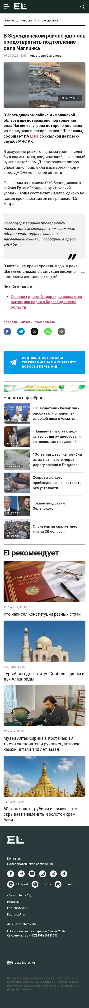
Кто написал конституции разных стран (42, 614)
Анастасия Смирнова (45, 55)
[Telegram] (21, 873)
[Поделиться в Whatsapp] (48, 331)
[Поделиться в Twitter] (34, 331)
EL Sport (22, 884)
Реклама (13, 901)
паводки (11, 322)
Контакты (14, 858)
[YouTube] (31, 873)
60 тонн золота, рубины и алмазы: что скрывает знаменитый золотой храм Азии (40, 814)
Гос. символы (17, 908)
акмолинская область (38, 322)
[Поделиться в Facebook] (7, 331)
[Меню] (6, 6)
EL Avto (69, 884)
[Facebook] (10, 873)
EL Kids (46, 884)
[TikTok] (64, 873)
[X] (53, 873)
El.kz (34, 136)
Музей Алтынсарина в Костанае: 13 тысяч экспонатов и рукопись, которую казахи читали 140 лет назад (42, 744)
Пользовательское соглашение (30, 864)
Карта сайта (16, 914)
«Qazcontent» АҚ (19, 895)
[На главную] (20, 6)
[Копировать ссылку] (61, 331)
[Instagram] (42, 873)
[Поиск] (82, 7)
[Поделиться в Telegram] (21, 331)
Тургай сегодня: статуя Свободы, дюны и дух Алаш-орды (44, 676)
